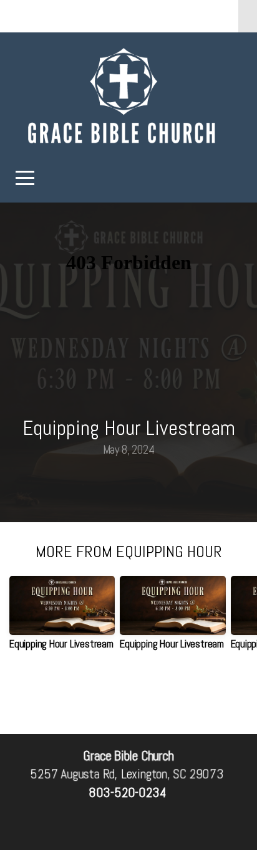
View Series (128, 694)
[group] (62, 618)
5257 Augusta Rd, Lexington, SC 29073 (127, 774)
